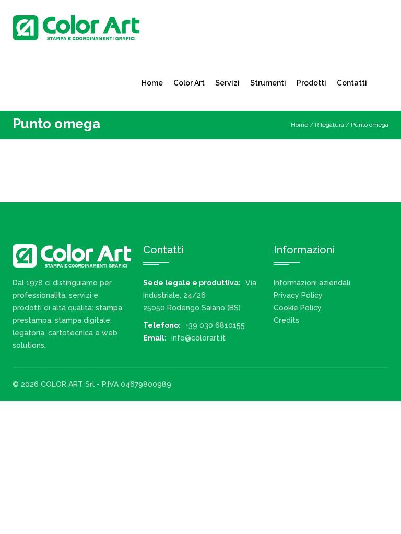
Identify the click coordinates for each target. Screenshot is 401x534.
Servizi (227, 83)
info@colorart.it (198, 338)
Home (152, 83)
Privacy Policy (298, 295)
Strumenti (268, 83)
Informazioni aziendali (312, 282)
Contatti (352, 83)
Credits (286, 320)
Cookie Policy (298, 308)
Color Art (189, 83)
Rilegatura (329, 124)
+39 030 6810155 (215, 325)
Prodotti (311, 83)
